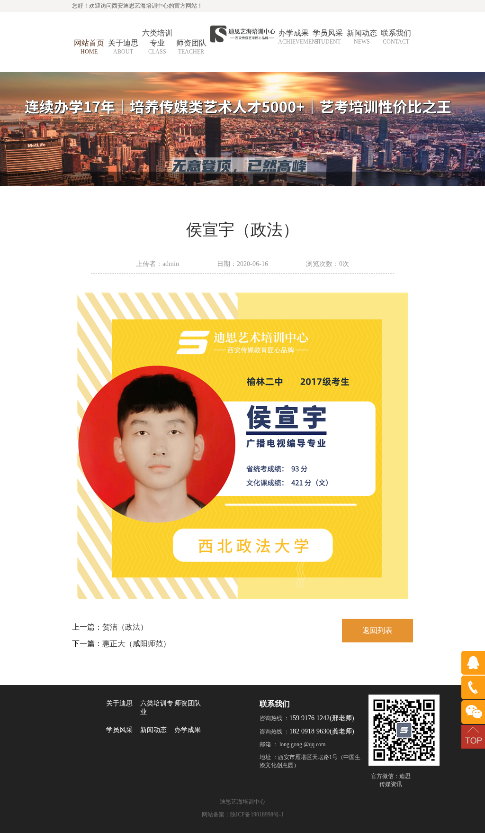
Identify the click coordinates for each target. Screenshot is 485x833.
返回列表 (377, 630)
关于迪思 (119, 703)
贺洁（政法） (125, 627)
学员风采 (119, 729)
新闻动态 (153, 729)
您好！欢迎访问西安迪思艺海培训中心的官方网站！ (137, 5)
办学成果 (187, 729)
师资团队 (187, 703)
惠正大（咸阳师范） (136, 644)
